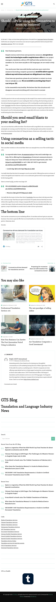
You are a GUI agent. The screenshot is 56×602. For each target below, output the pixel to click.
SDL (12, 181)
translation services (6, 44)
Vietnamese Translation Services (10, 527)
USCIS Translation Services (8, 545)
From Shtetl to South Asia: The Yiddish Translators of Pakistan (26, 460)
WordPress (33, 596)
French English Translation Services (11, 536)
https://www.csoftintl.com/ (31, 379)
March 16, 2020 (30, 169)
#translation (26, 157)
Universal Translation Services (9, 548)
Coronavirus (22, 16)
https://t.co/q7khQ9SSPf (13, 162)
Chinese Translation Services (9, 522)
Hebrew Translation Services (9, 525)
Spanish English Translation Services (11, 538)
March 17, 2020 (27, 193)
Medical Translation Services (9, 520)
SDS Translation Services (8, 529)
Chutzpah (7, 105)
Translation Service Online (8, 541)
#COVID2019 (12, 186)
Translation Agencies (32, 16)
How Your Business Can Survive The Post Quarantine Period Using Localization (13, 342)
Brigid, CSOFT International (18, 359)
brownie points (7, 133)
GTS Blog (15, 594)
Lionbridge (30, 197)
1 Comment (36, 29)
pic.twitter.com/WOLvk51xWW (15, 165)
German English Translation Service (11, 534)
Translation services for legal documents (12, 543)
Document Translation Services (10, 531)
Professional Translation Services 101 (10, 309)
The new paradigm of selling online (40, 309)
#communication (28, 154)
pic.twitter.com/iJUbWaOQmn (15, 189)
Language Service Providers (45, 39)
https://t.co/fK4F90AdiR (30, 186)
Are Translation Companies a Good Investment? (40, 343)
